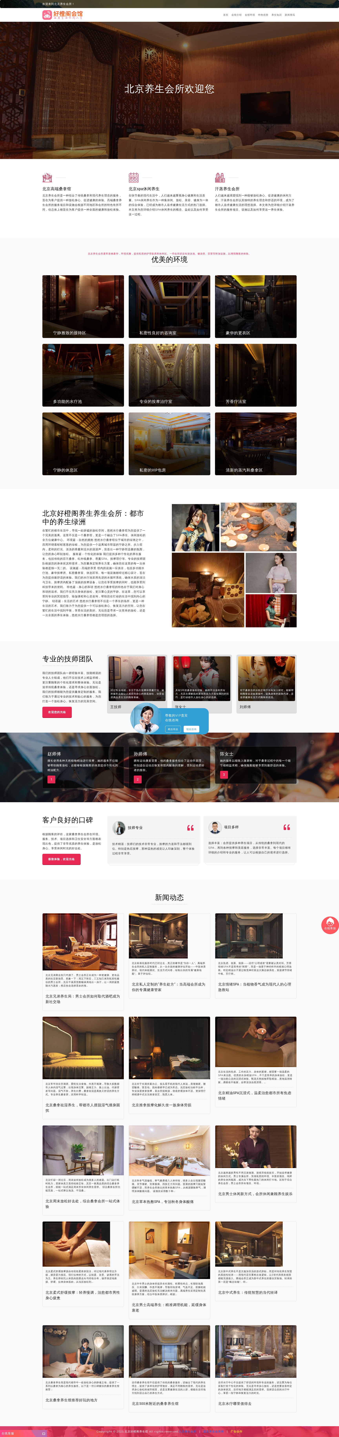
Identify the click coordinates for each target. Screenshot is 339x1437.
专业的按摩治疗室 (155, 401)
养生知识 (277, 14)
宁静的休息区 (65, 470)
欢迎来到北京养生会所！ (58, 4)
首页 (225, 14)
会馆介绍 (236, 14)
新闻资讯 (290, 14)
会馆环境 (250, 14)
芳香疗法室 (236, 401)
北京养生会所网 (213, 1431)
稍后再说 (173, 729)
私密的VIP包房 (152, 470)
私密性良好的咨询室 (158, 333)
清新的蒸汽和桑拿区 (244, 470)
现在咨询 (191, 729)
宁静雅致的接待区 (69, 333)
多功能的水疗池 (67, 401)
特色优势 (263, 14)
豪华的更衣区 (238, 333)
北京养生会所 (187, 1431)
